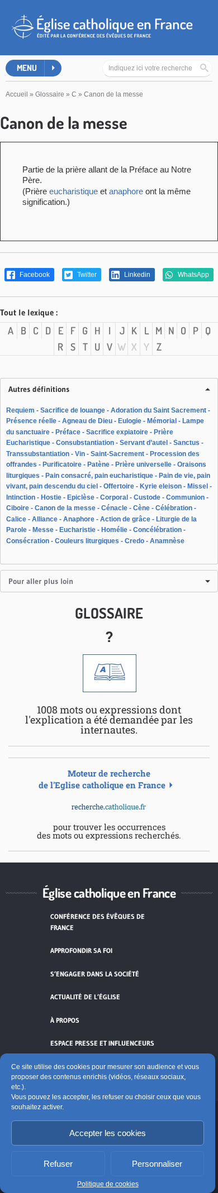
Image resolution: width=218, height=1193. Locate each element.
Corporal (114, 497)
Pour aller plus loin (40, 581)
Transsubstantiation (37, 454)
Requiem (20, 410)
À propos (64, 1020)
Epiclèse (80, 497)
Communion (185, 497)
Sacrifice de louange (72, 410)
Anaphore (78, 519)
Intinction (20, 497)
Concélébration (157, 530)
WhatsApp (192, 275)
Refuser (58, 1163)
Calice (16, 519)
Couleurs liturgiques (87, 541)
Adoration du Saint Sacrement (158, 410)
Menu (27, 68)
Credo (134, 541)
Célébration (173, 508)
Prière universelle (143, 464)
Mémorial (162, 421)
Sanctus (186, 443)
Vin (80, 454)
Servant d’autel (144, 443)
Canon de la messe (65, 508)
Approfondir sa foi (81, 950)
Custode (147, 497)
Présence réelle (31, 421)
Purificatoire (62, 464)
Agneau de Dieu (87, 421)
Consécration (27, 541)
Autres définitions (38, 389)
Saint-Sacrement (117, 454)
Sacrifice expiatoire (117, 432)
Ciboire (17, 508)
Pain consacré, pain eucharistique (99, 476)
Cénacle (114, 508)
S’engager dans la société (94, 974)
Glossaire (49, 94)
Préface (67, 432)
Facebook (34, 275)
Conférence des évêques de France (97, 922)
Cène (141, 508)
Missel (197, 486)
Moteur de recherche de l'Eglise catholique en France (102, 779)
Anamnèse (167, 541)
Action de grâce (125, 519)
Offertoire (118, 486)
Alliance (45, 519)
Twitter (86, 275)
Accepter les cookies (107, 1133)
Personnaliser (157, 1163)
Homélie (114, 530)
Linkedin (136, 275)
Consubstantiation (85, 443)
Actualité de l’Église (85, 997)
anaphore (126, 191)
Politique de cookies (108, 1184)
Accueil (17, 94)
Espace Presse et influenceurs (102, 1043)
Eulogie (129, 421)
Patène (98, 464)
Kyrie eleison (161, 486)
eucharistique (73, 191)
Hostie (51, 497)
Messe (43, 530)
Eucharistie (77, 530)
